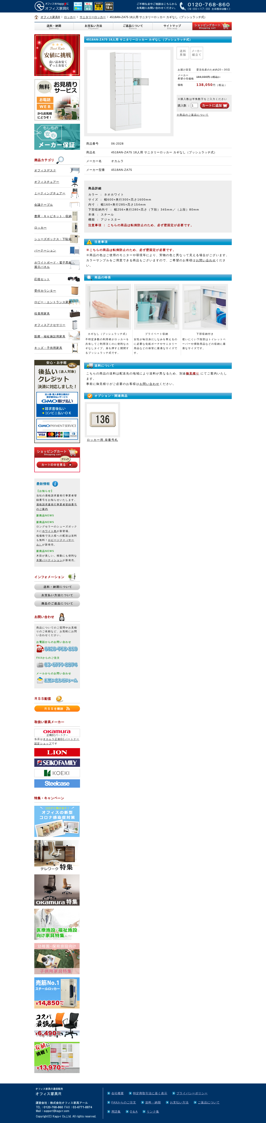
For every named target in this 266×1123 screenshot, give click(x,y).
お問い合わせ (206, 260)
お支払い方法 (179, 1102)
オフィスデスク (45, 170)
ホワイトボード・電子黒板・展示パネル (54, 265)
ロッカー (70, 17)
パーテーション (45, 250)
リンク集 (153, 1111)
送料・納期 (153, 1102)
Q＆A (134, 1111)
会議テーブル (43, 204)
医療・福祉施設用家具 (49, 336)
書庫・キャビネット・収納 (53, 216)
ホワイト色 (49, 531)
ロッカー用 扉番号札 (102, 439)
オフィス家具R (50, 17)
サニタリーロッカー (93, 17)
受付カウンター (45, 290)
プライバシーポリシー (192, 1093)
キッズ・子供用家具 (48, 348)
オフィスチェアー (46, 181)
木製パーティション (49, 560)
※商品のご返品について (193, 114)
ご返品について (209, 1102)
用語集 (116, 1111)
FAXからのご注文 (123, 1102)
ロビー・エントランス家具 (53, 302)
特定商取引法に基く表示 (150, 1093)
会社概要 (117, 1093)
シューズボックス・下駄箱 (53, 239)
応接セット (42, 279)
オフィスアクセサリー (49, 325)
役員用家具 (42, 313)
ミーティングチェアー (49, 193)
